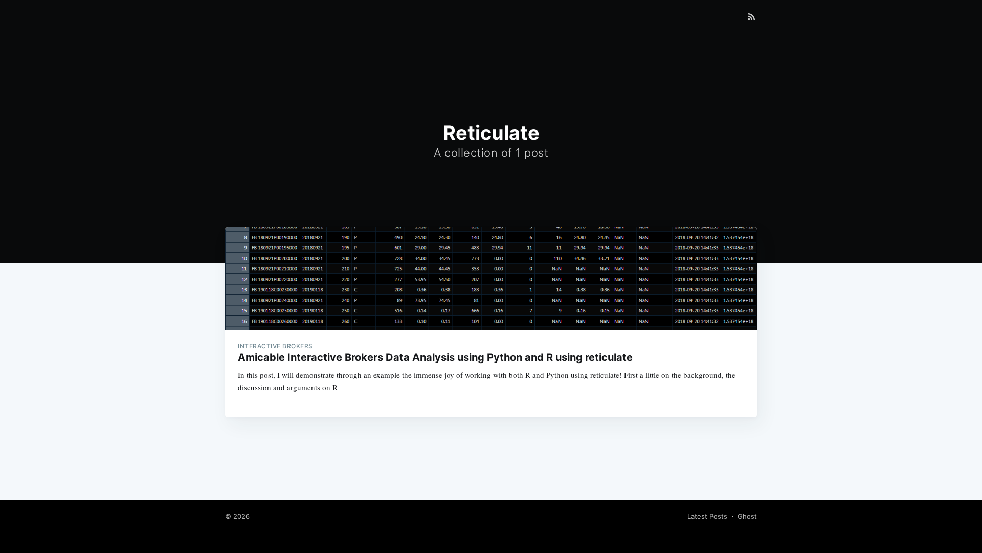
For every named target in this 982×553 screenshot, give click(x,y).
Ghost (747, 516)
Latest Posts (707, 516)
